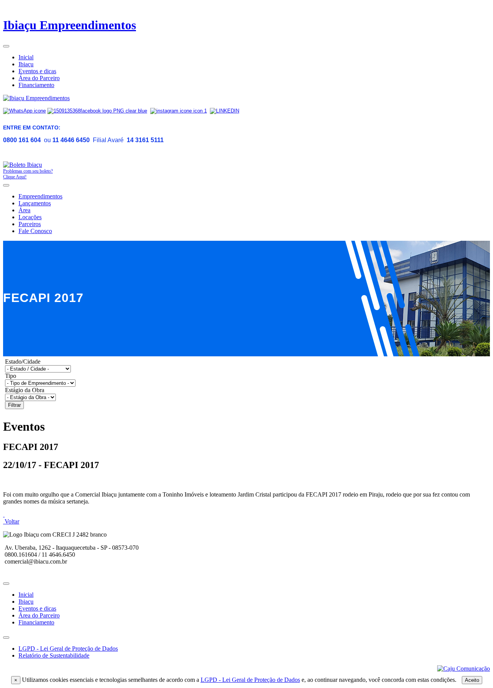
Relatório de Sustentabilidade (53, 655)
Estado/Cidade (22, 361)
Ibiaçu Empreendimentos (69, 25)
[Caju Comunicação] (463, 668)
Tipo (10, 376)
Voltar (11, 521)
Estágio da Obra (24, 390)
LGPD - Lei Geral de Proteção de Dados (250, 679)
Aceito (472, 680)
